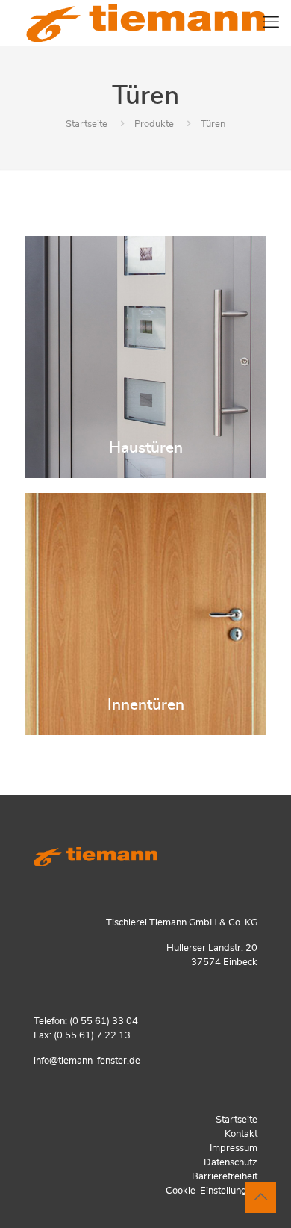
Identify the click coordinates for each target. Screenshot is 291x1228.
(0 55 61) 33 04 (103, 1021)
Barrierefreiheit (224, 1177)
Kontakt (241, 1134)
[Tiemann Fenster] (145, 22)
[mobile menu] (271, 22)
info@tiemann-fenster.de (87, 1061)
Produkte (154, 124)
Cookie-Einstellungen (211, 1191)
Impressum (233, 1148)
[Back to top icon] (260, 1197)
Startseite (86, 124)
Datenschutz (230, 1162)
